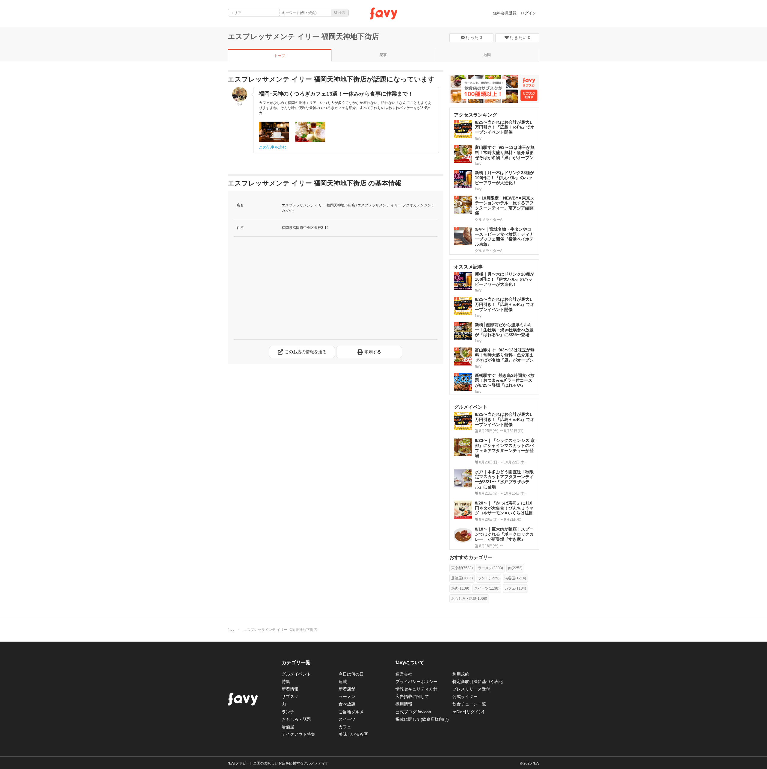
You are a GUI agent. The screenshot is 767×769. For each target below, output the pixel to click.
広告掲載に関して (412, 696)
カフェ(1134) (515, 588)
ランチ (288, 711)
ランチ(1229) (488, 578)
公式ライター (465, 696)
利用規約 (460, 674)
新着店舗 (347, 689)
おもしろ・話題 (296, 719)
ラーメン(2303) (490, 568)
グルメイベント (296, 674)
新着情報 (290, 689)
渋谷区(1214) (515, 578)
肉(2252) (515, 568)
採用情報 (403, 704)
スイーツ (347, 719)
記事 (383, 55)
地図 (487, 55)
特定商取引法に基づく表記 (477, 681)
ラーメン (347, 696)
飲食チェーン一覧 (469, 704)
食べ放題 (347, 704)
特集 (286, 681)
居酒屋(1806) (462, 578)
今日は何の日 (351, 674)
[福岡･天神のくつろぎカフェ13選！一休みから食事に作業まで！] (274, 132)
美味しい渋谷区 (353, 734)
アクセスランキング (475, 114)
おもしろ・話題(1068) (469, 598)
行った (473, 37)
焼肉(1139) (460, 588)
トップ (279, 56)
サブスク (290, 696)
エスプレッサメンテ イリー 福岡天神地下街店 (303, 36)
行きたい (519, 37)
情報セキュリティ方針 (416, 689)
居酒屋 (288, 726)
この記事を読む (272, 147)
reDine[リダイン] (468, 711)
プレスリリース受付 (471, 689)
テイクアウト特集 (298, 734)
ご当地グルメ (351, 711)
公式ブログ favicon (413, 711)
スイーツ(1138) (486, 588)
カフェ (345, 726)
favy (231, 630)
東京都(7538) (462, 568)
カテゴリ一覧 (296, 662)
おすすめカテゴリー (471, 557)
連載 (343, 681)
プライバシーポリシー (416, 681)
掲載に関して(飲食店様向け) (422, 719)
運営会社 (403, 674)
